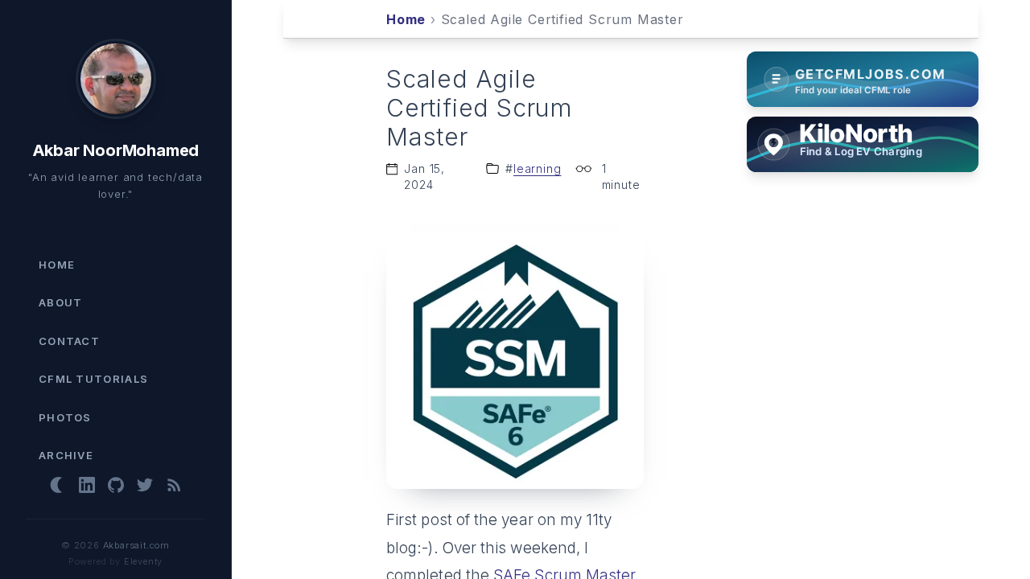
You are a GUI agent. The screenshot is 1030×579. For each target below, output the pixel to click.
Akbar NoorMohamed (116, 150)
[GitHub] (116, 485)
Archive (66, 455)
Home (57, 264)
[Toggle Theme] (58, 485)
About (61, 302)
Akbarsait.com (136, 545)
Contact (69, 341)
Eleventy (143, 561)
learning (537, 168)
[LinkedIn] (87, 485)
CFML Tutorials (93, 378)
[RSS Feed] (174, 485)
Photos (65, 417)
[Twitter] (145, 485)
